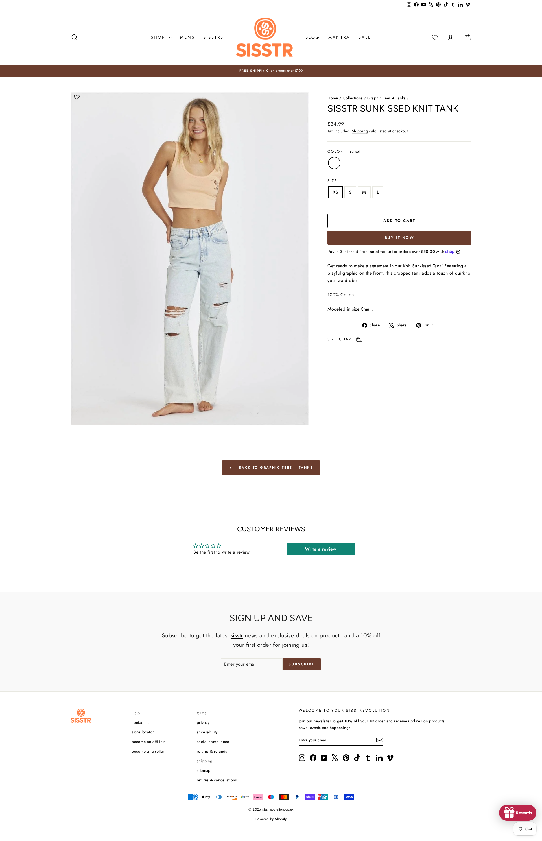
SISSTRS (213, 37)
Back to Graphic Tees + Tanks (275, 467)
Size (332, 180)
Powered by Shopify (271, 819)
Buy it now (399, 237)
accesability (207, 732)
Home (332, 98)
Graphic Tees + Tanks (386, 98)
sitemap (204, 770)
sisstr (237, 635)
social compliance (213, 741)
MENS (187, 37)
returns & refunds (212, 751)
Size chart (340, 339)
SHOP (159, 37)
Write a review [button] (320, 549)
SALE (365, 37)
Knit (407, 266)
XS (335, 192)
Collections (352, 98)
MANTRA (339, 37)
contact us (140, 722)
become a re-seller (148, 751)
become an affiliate (149, 741)
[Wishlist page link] (435, 37)
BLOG (312, 37)
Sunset (334, 163)
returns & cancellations (217, 780)
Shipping (360, 131)
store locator (143, 732)
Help (136, 713)
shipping (204, 761)
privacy (203, 722)
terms (201, 713)
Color (343, 151)
